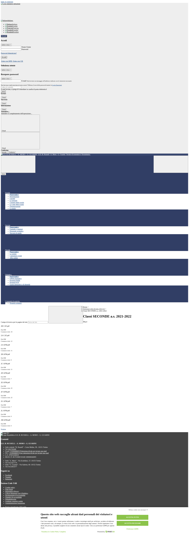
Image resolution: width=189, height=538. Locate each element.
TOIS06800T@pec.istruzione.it (29, 453)
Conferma (12, 152)
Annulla (4, 152)
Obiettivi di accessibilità (13, 497)
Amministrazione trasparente (15, 503)
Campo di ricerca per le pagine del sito (14, 322)
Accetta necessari (132, 523)
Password (25, 49)
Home (85, 307)
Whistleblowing (10, 499)
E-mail (24, 81)
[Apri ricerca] (171, 164)
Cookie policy (10, 487)
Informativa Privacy (12, 491)
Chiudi (4, 97)
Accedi (4, 36)
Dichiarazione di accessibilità (15, 495)
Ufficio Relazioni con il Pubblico (16, 493)
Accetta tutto (132, 517)
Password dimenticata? (9, 53)
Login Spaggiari (57, 85)
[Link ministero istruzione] (10, 4)
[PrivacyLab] (110, 532)
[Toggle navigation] (18, 164)
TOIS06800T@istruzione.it (28, 451)
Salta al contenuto (7, 2)
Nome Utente (26, 47)
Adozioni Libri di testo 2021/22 (94, 309)
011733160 (12, 449)
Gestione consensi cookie (14, 501)
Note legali (9, 489)
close (3, 174)
